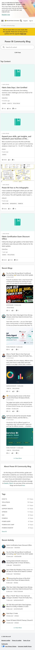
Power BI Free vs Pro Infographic (15, 187)
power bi (5, 518)
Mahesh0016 (16, 565)
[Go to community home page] (12, 20)
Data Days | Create (12, 613)
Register (25, 20)
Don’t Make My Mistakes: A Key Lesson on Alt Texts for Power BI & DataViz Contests (19, 570)
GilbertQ (4, 198)
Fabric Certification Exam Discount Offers (16, 237)
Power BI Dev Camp (8, 524)
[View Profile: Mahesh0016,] (3, 562)
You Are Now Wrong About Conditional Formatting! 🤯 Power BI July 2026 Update (19, 274)
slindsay (8, 408)
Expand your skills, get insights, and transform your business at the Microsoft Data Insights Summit (16, 137)
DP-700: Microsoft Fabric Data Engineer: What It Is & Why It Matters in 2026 (18, 605)
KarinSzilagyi (17, 574)
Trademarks (4, 644)
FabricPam (5, 98)
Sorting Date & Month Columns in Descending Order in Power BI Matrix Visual (17, 562)
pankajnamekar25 (11, 386)
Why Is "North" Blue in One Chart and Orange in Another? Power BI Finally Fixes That (19, 355)
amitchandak (9, 305)
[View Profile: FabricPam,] (3, 546)
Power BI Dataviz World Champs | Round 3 (19, 620)
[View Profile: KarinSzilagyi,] (3, 571)
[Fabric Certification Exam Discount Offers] (17, 222)
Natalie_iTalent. (9, 483)
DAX (3, 515)
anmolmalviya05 (18, 609)
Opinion (4, 512)
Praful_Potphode (10, 347)
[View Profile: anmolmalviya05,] (3, 606)
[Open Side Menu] (2, 20)
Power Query (6, 521)
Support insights (7, 508)
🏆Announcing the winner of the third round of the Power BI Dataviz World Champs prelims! (18, 397)
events (4, 505)
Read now (23, 34)
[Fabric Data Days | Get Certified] (17, 73)
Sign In (31, 20)
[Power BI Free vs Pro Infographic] (17, 173)
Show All (4, 531)
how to (4, 499)
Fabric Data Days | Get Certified (14, 87)
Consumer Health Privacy (25, 646)
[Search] (21, 21)
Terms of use (26, 640)
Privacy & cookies (16, 640)
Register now (6, 14)
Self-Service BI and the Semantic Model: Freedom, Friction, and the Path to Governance (18, 417)
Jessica (3, 149)
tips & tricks (6, 502)
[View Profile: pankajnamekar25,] (3, 355)
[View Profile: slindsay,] (3, 397)
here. (23, 485)
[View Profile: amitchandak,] (3, 274)
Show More (18, 458)
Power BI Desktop (7, 528)
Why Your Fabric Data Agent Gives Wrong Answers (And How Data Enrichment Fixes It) (19, 316)
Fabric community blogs (9, 25)
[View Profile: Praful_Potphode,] (3, 316)
